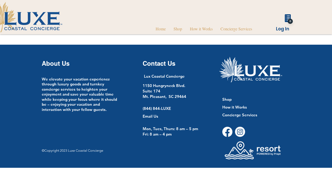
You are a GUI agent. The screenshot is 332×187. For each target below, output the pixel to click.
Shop (227, 99)
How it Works (234, 107)
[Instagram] (240, 132)
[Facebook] (227, 132)
